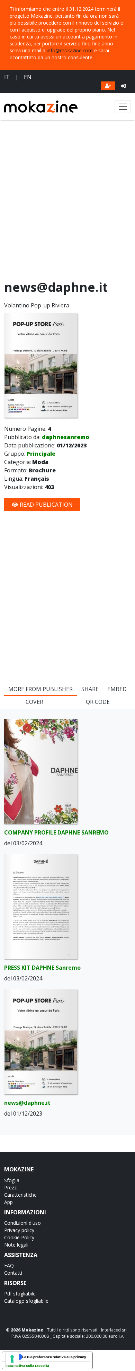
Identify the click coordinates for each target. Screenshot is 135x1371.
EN (28, 77)
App (8, 1202)
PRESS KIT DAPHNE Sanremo (42, 967)
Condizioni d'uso (22, 1223)
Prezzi (11, 1187)
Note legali (16, 1244)
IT (7, 77)
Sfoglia (11, 1180)
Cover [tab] (34, 702)
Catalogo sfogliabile (26, 1301)
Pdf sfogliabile (20, 1293)
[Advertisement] (67, 201)
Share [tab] (90, 689)
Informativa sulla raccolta (27, 1365)
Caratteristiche (20, 1194)
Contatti (13, 1272)
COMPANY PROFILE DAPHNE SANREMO (56, 832)
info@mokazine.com (70, 50)
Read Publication (45, 504)
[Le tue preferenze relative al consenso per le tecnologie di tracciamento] (12, 1358)
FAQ (9, 1265)
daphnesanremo (65, 437)
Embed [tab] (117, 689)
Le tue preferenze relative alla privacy (54, 1357)
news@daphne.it (27, 1103)
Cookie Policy (19, 1237)
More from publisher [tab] (40, 689)
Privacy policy (19, 1230)
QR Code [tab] (98, 702)
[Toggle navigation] (123, 106)
